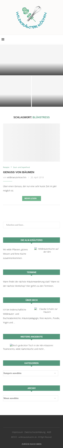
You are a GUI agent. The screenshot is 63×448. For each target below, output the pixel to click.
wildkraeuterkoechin (16, 177)
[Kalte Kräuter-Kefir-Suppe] (15, 91)
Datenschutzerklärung (34, 432)
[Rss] (58, 39)
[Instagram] (55, 39)
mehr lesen (30, 198)
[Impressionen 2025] (47, 91)
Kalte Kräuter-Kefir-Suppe (15, 104)
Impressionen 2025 (47, 104)
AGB (49, 432)
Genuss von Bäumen (18, 172)
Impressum (17, 432)
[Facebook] (52, 39)
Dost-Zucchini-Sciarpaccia (31, 72)
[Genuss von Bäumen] (31, 142)
